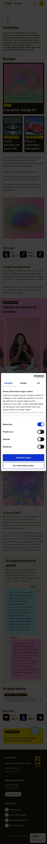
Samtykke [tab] (8, 383)
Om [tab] (38, 383)
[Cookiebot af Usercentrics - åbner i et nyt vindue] (33, 376)
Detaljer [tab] (23, 383)
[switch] (40, 432)
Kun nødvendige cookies (23, 465)
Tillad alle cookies (23, 458)
